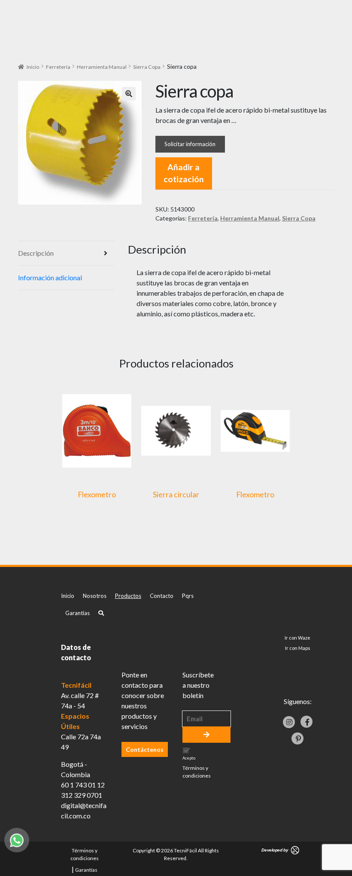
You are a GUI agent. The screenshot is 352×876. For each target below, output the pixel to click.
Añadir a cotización (184, 173)
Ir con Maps (297, 648)
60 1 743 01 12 (83, 785)
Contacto (161, 595)
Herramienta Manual (102, 67)
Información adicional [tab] (50, 277)
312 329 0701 (81, 795)
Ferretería (58, 67)
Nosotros (94, 595)
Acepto (196, 767)
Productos (128, 595)
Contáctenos (145, 749)
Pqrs (188, 595)
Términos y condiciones (196, 772)
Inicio (33, 67)
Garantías (77, 613)
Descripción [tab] (36, 253)
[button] (129, 94)
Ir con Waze (297, 637)
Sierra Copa (147, 67)
